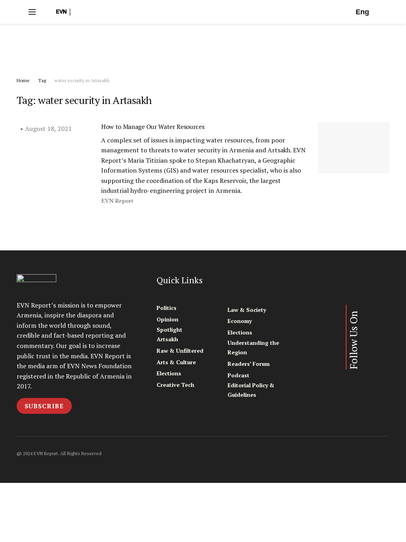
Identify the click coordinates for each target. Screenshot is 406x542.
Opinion (167, 319)
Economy (240, 321)
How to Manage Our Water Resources (152, 126)
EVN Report (117, 201)
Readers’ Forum (249, 363)
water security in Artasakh (81, 80)
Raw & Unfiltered (180, 350)
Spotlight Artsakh (169, 334)
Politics (166, 307)
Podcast (238, 375)
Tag (42, 80)
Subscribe (44, 406)
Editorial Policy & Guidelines (251, 389)
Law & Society (247, 309)
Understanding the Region (253, 347)
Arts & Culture (176, 362)
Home (23, 80)
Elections (169, 373)
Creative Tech (175, 384)
